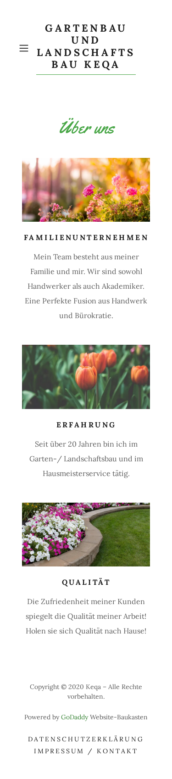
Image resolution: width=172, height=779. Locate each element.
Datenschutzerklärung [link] (86, 739)
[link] (86, 48)
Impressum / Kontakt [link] (86, 751)
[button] (25, 48)
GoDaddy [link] (74, 717)
